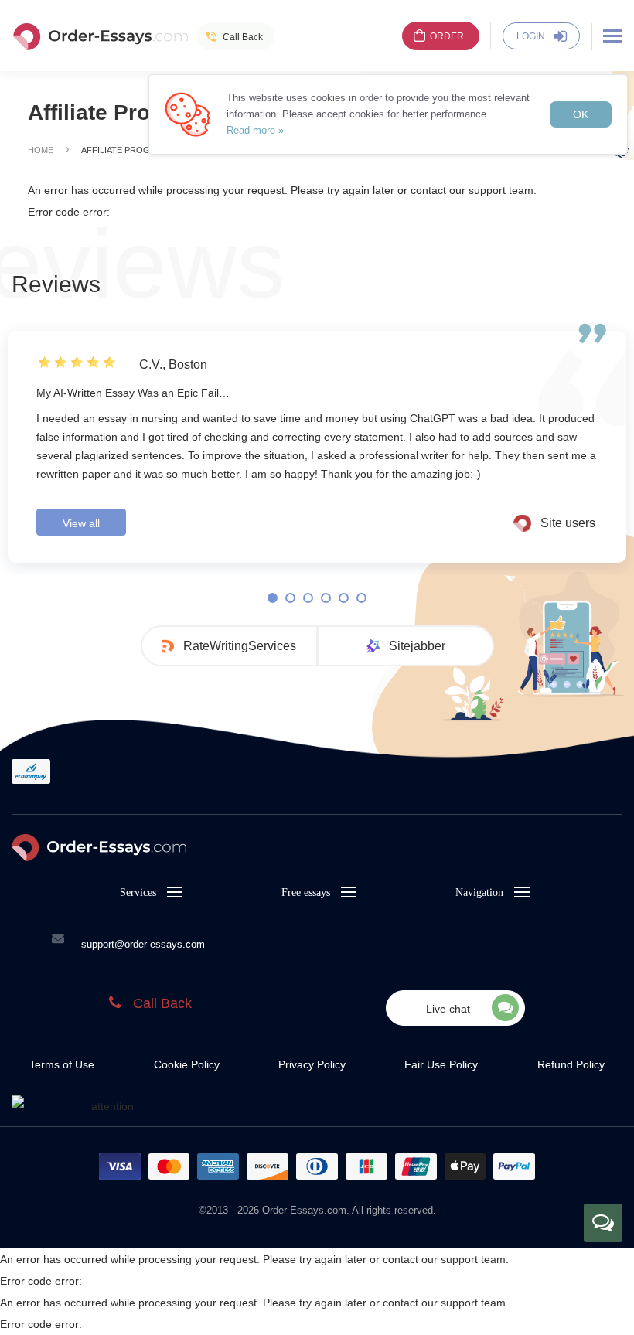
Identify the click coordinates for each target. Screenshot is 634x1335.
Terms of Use (61, 1064)
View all (81, 523)
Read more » (255, 130)
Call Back (243, 37)
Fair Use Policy (441, 1064)
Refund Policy (571, 1064)
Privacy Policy (312, 1064)
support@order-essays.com (143, 944)
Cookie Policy (187, 1064)
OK (580, 114)
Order (447, 36)
